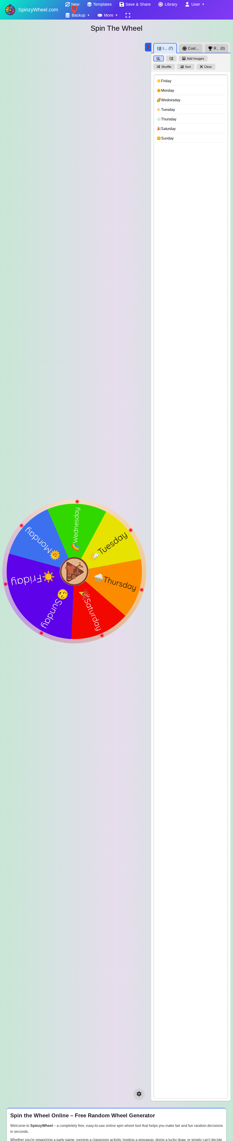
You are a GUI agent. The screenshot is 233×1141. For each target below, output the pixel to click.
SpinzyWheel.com (38, 10)
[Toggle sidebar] (148, 47)
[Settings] (139, 1094)
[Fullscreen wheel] (128, 15)
